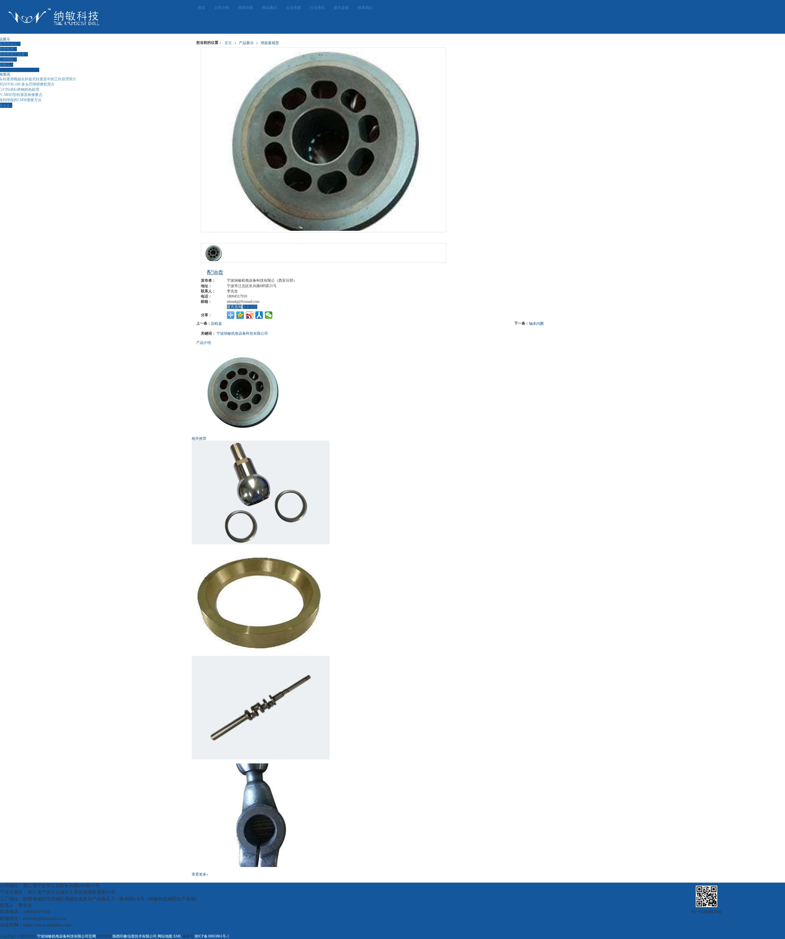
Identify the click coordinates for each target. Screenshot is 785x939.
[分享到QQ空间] (240, 315)
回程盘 (216, 323)
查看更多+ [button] (200, 873)
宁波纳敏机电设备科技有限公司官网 (66, 936)
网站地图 (165, 936)
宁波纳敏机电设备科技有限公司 (242, 333)
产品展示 (246, 42)
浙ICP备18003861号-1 (211, 936)
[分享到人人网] (259, 315)
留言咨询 (234, 307)
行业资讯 (317, 8)
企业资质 (293, 8)
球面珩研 (245, 8)
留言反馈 (341, 8)
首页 (201, 8)
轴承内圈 (536, 323)
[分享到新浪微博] (250, 315)
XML (177, 936)
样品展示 (269, 8)
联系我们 (365, 8)
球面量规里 (270, 42)
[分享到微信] (269, 315)
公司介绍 (221, 8)
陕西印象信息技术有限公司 (135, 936)
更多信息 (250, 307)
